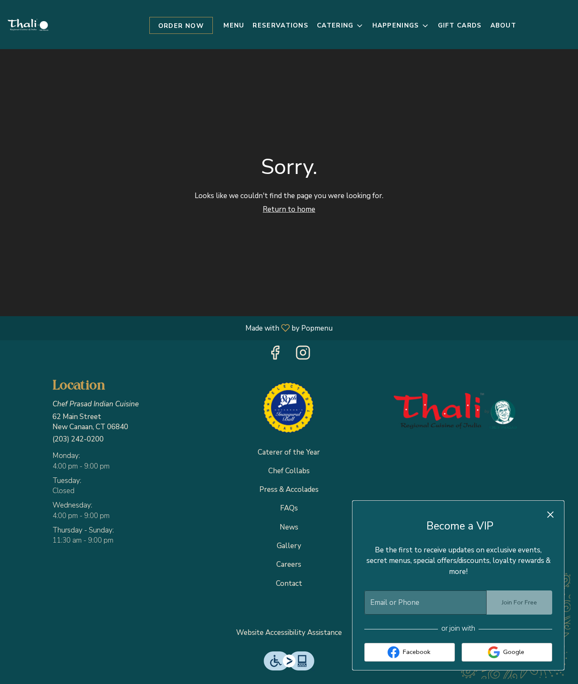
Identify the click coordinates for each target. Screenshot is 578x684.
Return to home (289, 209)
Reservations (280, 25)
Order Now (181, 26)
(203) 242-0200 (78, 439)
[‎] (289, 408)
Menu (233, 25)
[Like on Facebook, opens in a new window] (275, 355)
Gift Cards (460, 25)
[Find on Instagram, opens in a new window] (303, 355)
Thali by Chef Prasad (455, 410)
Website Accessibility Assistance (289, 632)
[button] (340, 25)
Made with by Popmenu (169, 328)
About (503, 25)
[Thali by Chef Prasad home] (28, 24)
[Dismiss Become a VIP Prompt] (550, 514)
